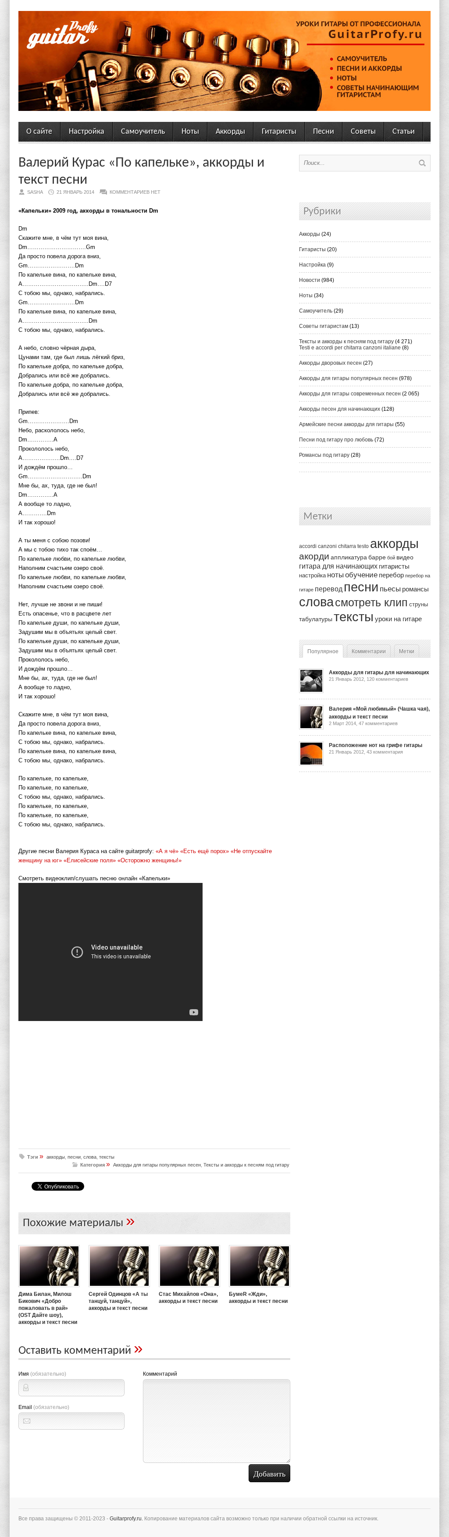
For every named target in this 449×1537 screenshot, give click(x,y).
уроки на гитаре (398, 619)
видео (404, 557)
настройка (312, 575)
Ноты (190, 132)
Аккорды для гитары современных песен (350, 394)
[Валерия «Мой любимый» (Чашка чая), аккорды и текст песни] (311, 728)
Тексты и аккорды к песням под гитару (246, 1164)
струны (418, 604)
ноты (335, 574)
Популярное (323, 651)
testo (363, 546)
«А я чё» (167, 851)
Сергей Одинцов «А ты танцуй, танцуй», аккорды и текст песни (118, 1301)
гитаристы (394, 566)
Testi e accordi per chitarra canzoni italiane (350, 348)
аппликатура (349, 557)
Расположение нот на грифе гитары (375, 745)
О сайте (39, 132)
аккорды (55, 1157)
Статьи (403, 132)
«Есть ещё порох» (204, 851)
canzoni (327, 546)
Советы (363, 132)
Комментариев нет (135, 192)
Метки (406, 651)
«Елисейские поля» (90, 860)
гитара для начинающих (338, 566)
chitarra (347, 546)
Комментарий (160, 1374)
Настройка (86, 132)
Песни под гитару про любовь (336, 440)
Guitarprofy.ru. (126, 1519)
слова (89, 1157)
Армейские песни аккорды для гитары (346, 424)
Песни (323, 132)
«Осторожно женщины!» (150, 860)
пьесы (390, 589)
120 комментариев (387, 679)
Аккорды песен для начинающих (339, 409)
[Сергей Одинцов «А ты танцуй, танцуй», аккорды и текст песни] (119, 1288)
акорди (314, 556)
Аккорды (230, 132)
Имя (42, 1374)
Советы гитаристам (323, 326)
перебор (391, 575)
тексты (106, 1157)
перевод (328, 589)
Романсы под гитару (324, 455)
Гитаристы (279, 132)
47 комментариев (378, 723)
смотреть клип (371, 602)
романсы (415, 589)
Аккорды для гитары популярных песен (157, 1164)
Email (43, 1407)
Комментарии (369, 651)
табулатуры (315, 619)
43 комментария (385, 751)
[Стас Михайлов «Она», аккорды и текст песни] (189, 1288)
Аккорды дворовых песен (330, 363)
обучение (361, 575)
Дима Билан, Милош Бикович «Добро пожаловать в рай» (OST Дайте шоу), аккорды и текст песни (47, 1308)
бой (391, 557)
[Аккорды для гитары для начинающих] (311, 691)
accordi (308, 546)
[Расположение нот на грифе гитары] (311, 764)
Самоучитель (143, 132)
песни (74, 1157)
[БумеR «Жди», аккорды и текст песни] (259, 1288)
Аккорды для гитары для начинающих (379, 672)
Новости (309, 280)
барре (377, 557)
